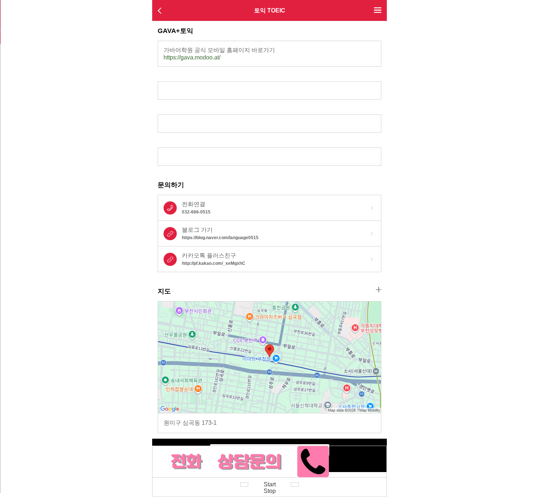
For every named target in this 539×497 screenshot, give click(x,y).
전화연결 (196, 208)
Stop (270, 491)
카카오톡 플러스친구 (213, 259)
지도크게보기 (378, 289)
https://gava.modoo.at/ (192, 57)
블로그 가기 (220, 233)
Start (270, 484)
